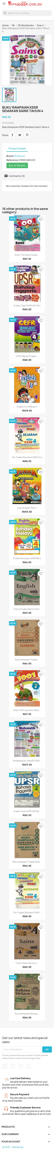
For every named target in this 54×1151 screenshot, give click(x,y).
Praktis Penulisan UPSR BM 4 (27, 558)
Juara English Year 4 (27, 507)
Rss (20, 1066)
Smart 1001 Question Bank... (27, 710)
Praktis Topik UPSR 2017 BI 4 (27, 305)
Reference (12, 160)
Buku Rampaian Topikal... (27, 659)
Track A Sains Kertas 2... (27, 963)
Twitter (12, 1066)
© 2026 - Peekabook (12, 1147)
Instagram (28, 1066)
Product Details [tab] (17, 148)
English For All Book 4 (27, 406)
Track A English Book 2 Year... (27, 609)
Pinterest (27, 135)
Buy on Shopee (17, 165)
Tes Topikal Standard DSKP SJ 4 (27, 457)
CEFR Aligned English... (27, 356)
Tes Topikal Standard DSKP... (27, 912)
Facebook (4, 1066)
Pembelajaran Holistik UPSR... (27, 760)
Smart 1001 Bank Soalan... (27, 254)
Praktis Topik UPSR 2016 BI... (27, 811)
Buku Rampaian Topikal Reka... (27, 861)
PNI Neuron (19, 156)
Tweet (20, 135)
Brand (9, 156)
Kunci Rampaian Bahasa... (27, 1013)
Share (12, 135)
